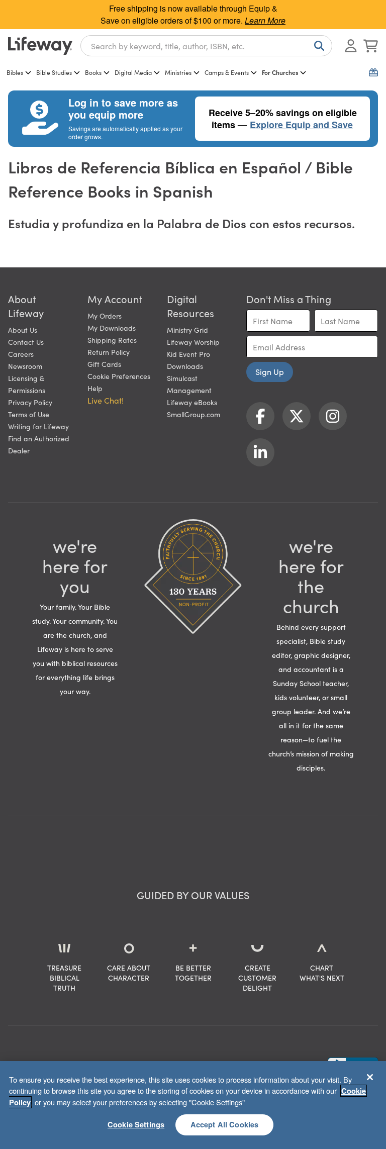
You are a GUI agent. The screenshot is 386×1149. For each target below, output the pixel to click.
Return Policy (108, 352)
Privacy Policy (30, 402)
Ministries (178, 72)
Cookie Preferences (118, 376)
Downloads (185, 366)
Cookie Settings (136, 1124)
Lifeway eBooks (192, 402)
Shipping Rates (112, 340)
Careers (21, 354)
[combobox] (206, 45)
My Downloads (111, 328)
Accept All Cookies (224, 1124)
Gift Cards (104, 364)
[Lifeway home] (40, 46)
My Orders (104, 316)
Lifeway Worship (193, 342)
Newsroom (25, 366)
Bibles (15, 72)
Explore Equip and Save (301, 124)
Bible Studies (54, 72)
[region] (193, 1105)
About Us (22, 330)
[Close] (370, 1077)
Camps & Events (227, 72)
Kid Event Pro (188, 354)
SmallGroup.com (193, 414)
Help (95, 388)
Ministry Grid (187, 330)
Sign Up (269, 371)
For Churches (280, 72)
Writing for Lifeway (38, 426)
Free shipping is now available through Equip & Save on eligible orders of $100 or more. (193, 14)
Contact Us (26, 342)
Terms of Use (28, 414)
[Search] (317, 45)
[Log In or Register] (350, 45)
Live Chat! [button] (105, 400)
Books (93, 72)
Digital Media (133, 72)
